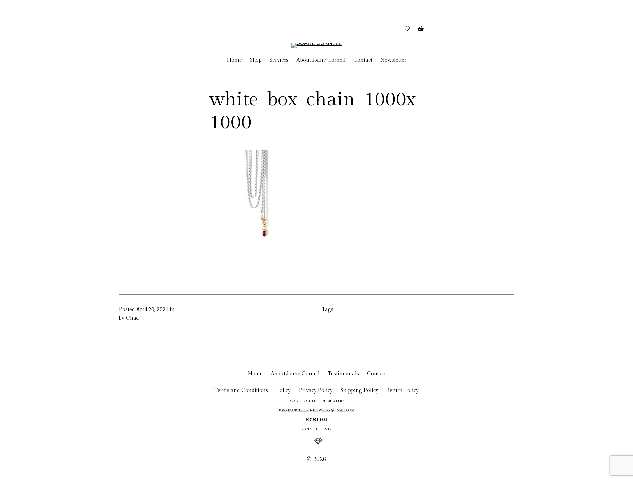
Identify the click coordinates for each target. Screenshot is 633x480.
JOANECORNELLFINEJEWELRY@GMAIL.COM (316, 410)
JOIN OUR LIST (317, 429)
